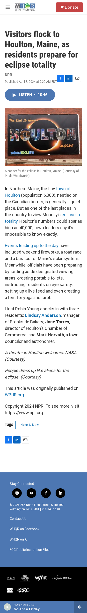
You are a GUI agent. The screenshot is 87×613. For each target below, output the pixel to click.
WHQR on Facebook (24, 529)
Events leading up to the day (31, 245)
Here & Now (30, 425)
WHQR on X (18, 539)
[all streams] (80, 607)
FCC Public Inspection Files (30, 550)
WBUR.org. (15, 394)
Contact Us (18, 519)
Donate (71, 7)
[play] (7, 607)
